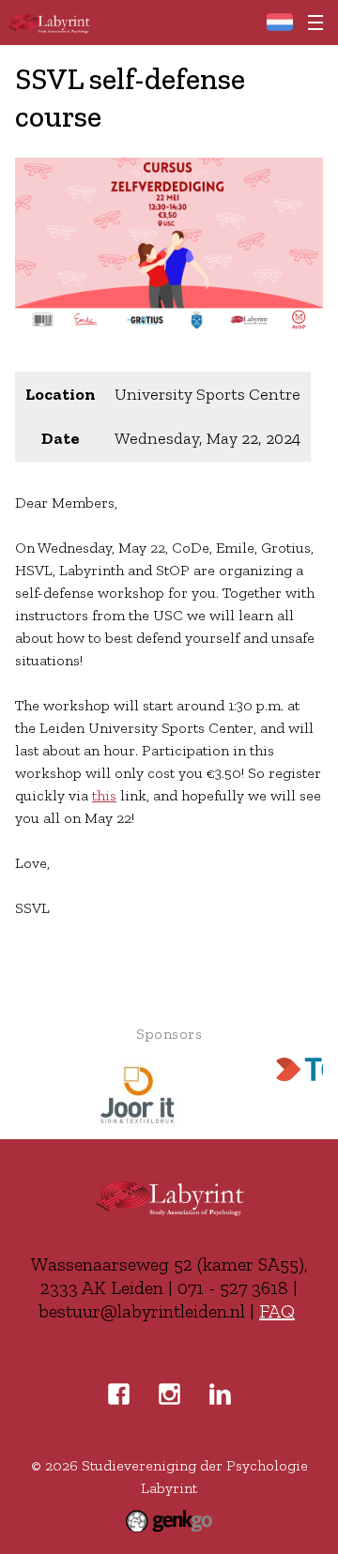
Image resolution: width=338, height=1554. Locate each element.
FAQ (277, 1311)
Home (279, 22)
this (104, 795)
